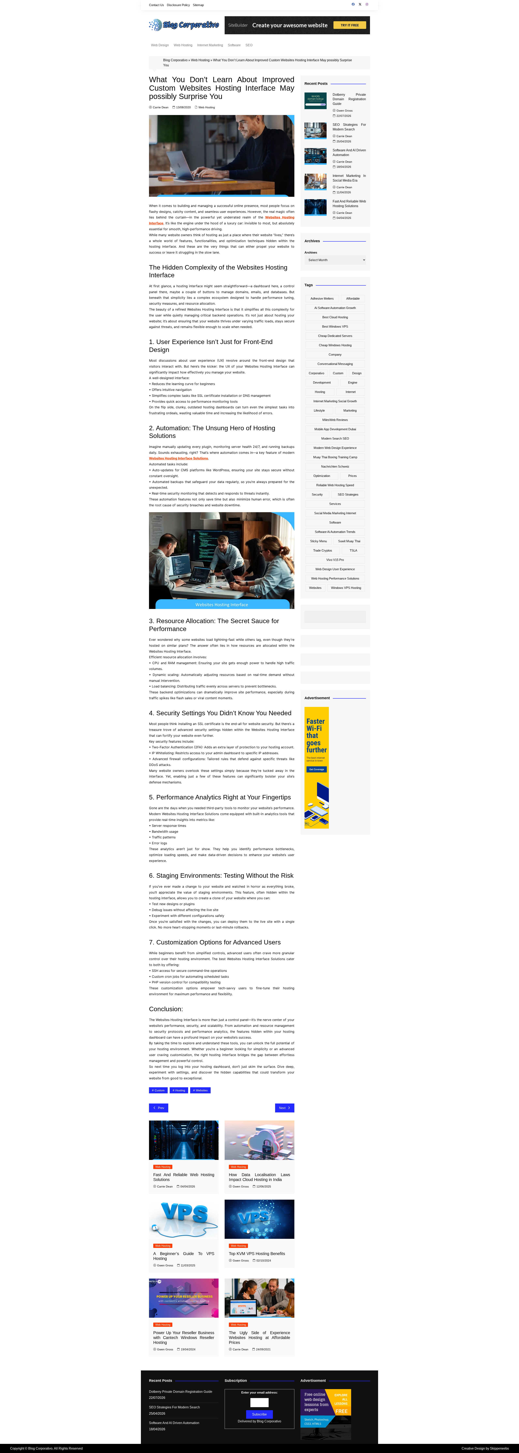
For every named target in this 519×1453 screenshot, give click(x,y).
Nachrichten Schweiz (335, 466)
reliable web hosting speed (335, 485)
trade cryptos (322, 550)
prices (352, 476)
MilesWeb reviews (335, 420)
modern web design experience (335, 448)
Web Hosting (183, 45)
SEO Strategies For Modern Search (174, 1407)
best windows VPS (335, 326)
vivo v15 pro (335, 559)
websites (202, 1090)
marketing (350, 410)
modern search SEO (335, 438)
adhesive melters (322, 298)
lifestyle (319, 410)
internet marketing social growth (335, 401)
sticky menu (318, 541)
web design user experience (335, 569)
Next (282, 1108)
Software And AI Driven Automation (174, 1423)
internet (351, 392)
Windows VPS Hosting (346, 587)
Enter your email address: (259, 1392)
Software (234, 45)
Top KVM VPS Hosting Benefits (257, 1253)
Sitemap (198, 5)
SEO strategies (348, 494)
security (317, 494)
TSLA (353, 550)
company (335, 354)
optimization (321, 476)
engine (352, 382)
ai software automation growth (335, 308)
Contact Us (156, 5)
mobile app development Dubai (335, 429)
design (356, 373)
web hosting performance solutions (335, 578)
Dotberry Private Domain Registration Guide (349, 99)
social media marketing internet (335, 513)
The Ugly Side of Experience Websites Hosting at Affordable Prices (259, 1337)
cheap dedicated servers (335, 336)
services (335, 503)
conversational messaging (335, 364)
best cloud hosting (335, 317)
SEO (249, 45)
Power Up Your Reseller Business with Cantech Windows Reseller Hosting (183, 1337)
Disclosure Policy (178, 5)
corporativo (316, 373)
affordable (353, 298)
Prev (161, 1108)
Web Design (160, 45)
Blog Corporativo (175, 60)
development (322, 382)
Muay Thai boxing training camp (335, 457)
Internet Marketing (210, 45)
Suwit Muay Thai (349, 541)
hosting (180, 1090)
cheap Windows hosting (335, 345)
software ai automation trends (335, 531)
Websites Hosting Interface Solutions (178, 458)
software (335, 522)
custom (160, 1090)
